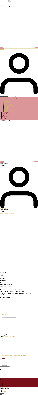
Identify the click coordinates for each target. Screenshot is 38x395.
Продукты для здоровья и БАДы (9, 110)
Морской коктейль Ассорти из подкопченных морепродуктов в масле (14, 355)
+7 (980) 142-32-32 (4, 0)
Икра (5, 103)
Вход (3, 3)
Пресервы (6, 109)
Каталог (15, 99)
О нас (3, 371)
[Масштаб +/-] (3, 393)
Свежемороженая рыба (8, 105)
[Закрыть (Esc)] (0, 393)
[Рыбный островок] (3, 5)
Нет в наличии (4, 339)
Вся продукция (6, 100)
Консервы (6, 108)
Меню (3, 114)
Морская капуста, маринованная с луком (9, 332)
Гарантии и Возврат (5, 113)
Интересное (4, 116)
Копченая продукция (7, 104)
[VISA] (1, 387)
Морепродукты (7, 102)
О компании (16, 98)
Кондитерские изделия (8, 111)
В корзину (2, 275)
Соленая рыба (6, 107)
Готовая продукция (7, 101)
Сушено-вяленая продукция (9, 106)
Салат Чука (4, 314)
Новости (3, 117)
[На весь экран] (2, 393)
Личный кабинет (5, 374)
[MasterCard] (5, 387)
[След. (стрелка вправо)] (1, 394)
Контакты (4, 118)
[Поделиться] (1, 393)
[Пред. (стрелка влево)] (0, 394)
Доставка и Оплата (5, 112)
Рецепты (3, 115)
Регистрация (4, 4)
